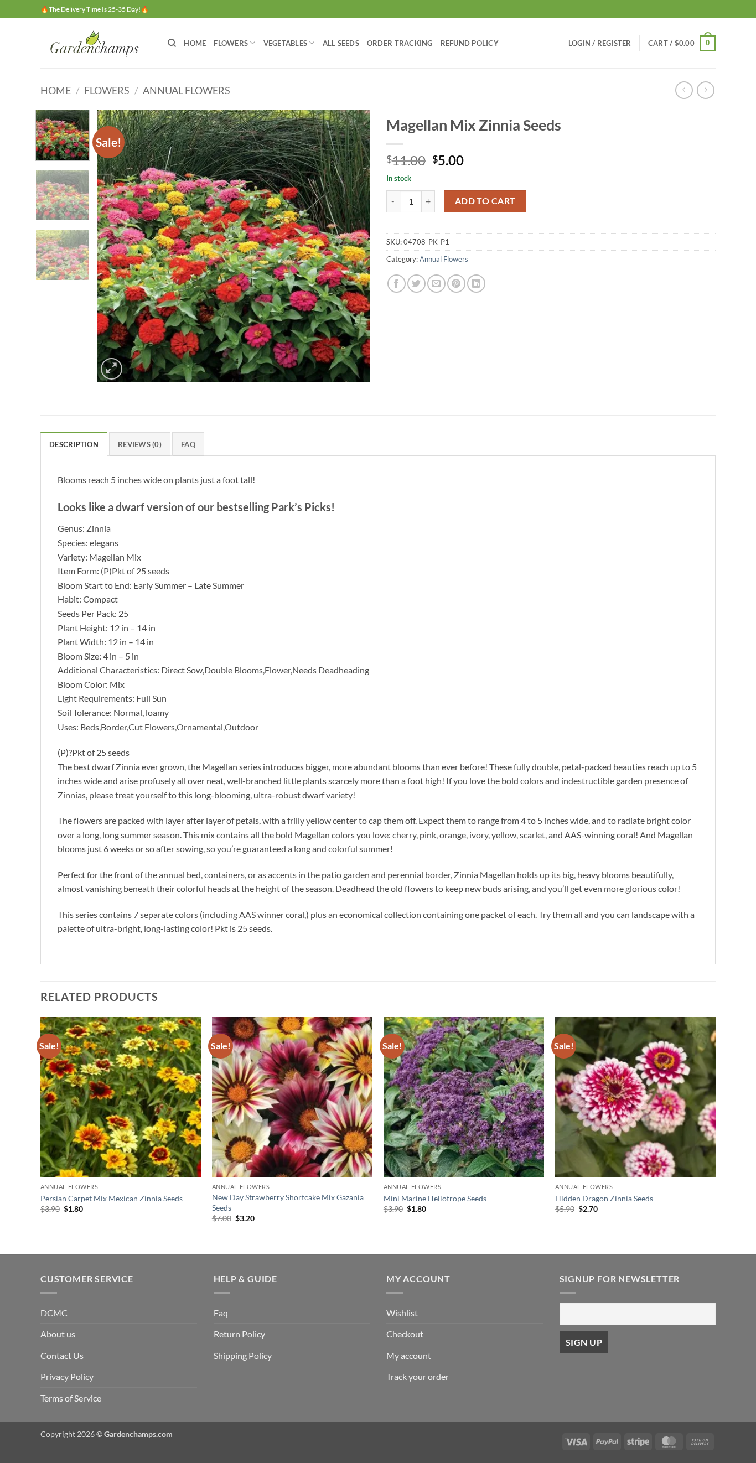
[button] (599, 43)
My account (408, 1355)
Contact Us (62, 1355)
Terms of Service (70, 1398)
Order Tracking (400, 43)
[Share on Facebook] (396, 283)
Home (195, 43)
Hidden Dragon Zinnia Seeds (604, 1198)
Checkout (404, 1334)
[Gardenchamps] (95, 43)
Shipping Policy (243, 1355)
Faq (221, 1313)
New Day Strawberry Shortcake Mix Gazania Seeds (288, 1202)
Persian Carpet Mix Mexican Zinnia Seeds (111, 1198)
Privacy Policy (67, 1376)
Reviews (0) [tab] (140, 444)
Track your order (417, 1376)
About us (57, 1334)
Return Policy (239, 1334)
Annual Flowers (186, 90)
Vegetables (285, 43)
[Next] (350, 246)
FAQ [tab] (188, 444)
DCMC (54, 1313)
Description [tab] (74, 444)
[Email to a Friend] (436, 283)
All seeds (341, 43)
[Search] (172, 43)
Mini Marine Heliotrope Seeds (435, 1198)
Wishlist (402, 1313)
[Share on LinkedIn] (476, 283)
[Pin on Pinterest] (456, 283)
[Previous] (116, 246)
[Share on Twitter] (416, 283)
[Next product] (683, 89)
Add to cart (485, 201)
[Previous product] (705, 89)
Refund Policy (470, 43)
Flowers (231, 43)
